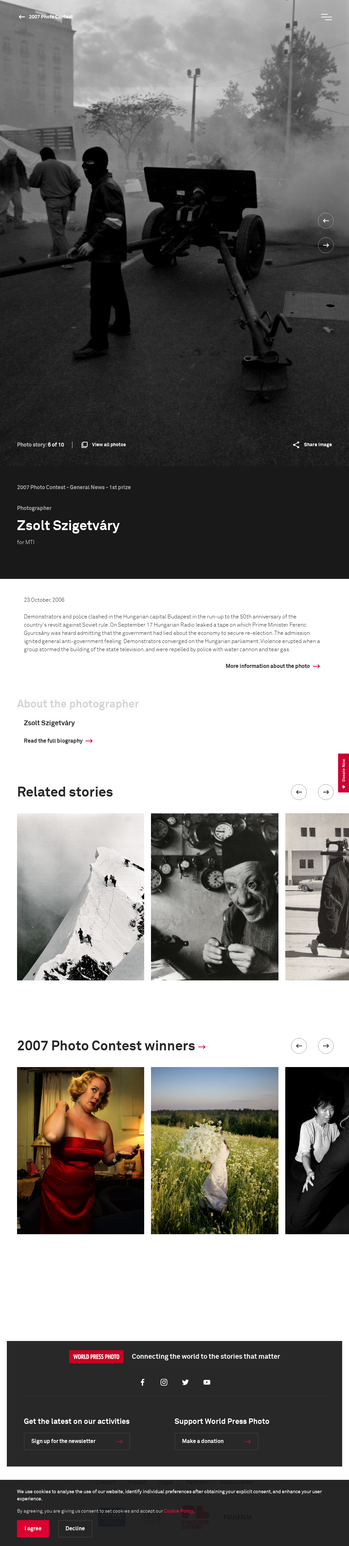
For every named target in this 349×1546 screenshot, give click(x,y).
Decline (75, 1528)
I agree (33, 1528)
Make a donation (203, 1441)
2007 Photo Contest (51, 17)
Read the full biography (53, 741)
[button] (299, 792)
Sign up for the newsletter (63, 1441)
